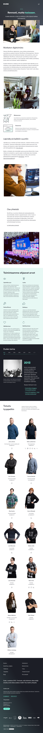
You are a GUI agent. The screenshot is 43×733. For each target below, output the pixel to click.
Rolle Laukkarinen (31, 441)
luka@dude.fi (11, 584)
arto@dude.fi (11, 480)
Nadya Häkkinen (12, 615)
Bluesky (32, 725)
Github (8, 726)
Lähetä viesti (6, 708)
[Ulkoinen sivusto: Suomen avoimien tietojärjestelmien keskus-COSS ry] (30, 718)
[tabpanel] (21, 378)
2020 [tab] (40, 352)
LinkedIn (38, 725)
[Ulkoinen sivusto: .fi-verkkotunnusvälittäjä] (19, 719)
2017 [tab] (24, 352)
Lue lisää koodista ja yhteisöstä (13, 225)
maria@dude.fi (31, 584)
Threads (35, 725)
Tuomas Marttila (31, 476)
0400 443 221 (14, 696)
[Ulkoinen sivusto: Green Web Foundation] (25, 718)
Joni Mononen (11, 545)
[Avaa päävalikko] (39, 4)
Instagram (4, 726)
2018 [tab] (29, 352)
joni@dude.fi (11, 549)
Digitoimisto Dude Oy (6, 725)
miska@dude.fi (31, 549)
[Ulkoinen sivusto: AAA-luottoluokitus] (38, 718)
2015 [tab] (14, 352)
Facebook (25, 725)
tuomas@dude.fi (31, 480)
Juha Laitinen (12, 441)
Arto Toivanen (11, 476)
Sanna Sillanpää (31, 511)
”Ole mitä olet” (19, 148)
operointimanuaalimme (9, 158)
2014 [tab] (9, 352)
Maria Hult (31, 580)
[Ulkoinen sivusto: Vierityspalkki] (5, 718)
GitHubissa (21, 156)
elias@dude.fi (11, 514)
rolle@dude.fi (31, 445)
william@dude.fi (12, 653)
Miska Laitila (31, 545)
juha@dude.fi (11, 445)
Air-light (30, 338)
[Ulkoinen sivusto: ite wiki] (10, 718)
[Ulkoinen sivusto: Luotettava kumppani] (34, 718)
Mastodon (29, 725)
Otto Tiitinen (31, 615)
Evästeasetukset (19, 726)
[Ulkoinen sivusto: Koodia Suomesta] (15, 719)
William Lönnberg (11, 650)
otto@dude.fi (31, 619)
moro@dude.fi (6, 696)
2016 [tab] (19, 352)
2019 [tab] (34, 352)
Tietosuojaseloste (13, 726)
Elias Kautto (12, 511)
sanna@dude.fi (31, 514)
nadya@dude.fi (12, 619)
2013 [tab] (4, 352)
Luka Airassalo (11, 580)
